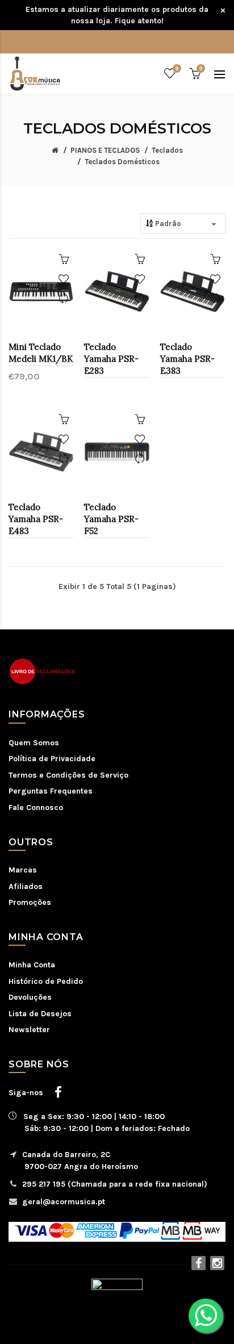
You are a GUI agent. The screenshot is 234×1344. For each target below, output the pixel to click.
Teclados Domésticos (122, 161)
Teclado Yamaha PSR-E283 (111, 358)
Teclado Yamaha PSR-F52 (111, 519)
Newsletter (29, 1029)
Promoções (30, 902)
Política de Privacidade (52, 758)
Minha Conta (32, 965)
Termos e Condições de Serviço (68, 775)
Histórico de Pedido (46, 981)
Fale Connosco (36, 807)
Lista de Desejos (40, 1014)
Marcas (23, 870)
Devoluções (30, 997)
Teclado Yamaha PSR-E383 (187, 358)
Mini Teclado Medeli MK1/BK (41, 352)
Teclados (167, 150)
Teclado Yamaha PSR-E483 (36, 519)
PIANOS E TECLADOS (105, 150)
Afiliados (26, 886)
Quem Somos (34, 743)
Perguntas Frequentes (51, 791)
